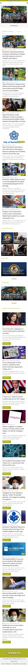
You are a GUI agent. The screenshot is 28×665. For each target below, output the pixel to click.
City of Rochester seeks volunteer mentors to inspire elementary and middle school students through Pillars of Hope (14, 118)
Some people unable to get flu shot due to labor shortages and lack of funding (13, 595)
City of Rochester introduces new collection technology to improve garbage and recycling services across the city (13, 150)
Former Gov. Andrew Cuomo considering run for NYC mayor (13, 398)
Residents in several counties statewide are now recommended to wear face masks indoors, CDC (12, 628)
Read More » (7, 343)
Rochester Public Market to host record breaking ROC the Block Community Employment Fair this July (13, 182)
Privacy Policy (16, 663)
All (17, 31)
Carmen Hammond (8, 112)
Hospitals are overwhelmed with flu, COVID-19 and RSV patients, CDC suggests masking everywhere (13, 496)
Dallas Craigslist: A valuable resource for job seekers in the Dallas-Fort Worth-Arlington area (13, 430)
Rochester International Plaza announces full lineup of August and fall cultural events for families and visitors (13, 18)
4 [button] (14, 25)
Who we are (9, 663)
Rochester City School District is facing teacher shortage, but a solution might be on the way (13, 529)
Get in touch (23, 663)
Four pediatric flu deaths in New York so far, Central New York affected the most (13, 463)
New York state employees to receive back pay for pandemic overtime (13, 331)
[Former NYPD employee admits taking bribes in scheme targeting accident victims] (20, 250)
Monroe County (6, 8)
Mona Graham (7, 82)
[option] (14, 14)
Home (3, 663)
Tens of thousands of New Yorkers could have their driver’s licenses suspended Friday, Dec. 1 (12, 365)
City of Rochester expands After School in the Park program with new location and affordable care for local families (13, 87)
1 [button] (10, 25)
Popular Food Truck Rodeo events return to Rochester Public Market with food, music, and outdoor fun (13, 215)
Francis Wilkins (7, 327)
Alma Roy (6, 49)
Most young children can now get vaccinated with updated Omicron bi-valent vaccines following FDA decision (12, 562)
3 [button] (13, 25)
